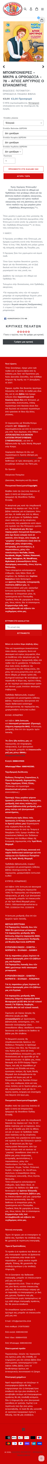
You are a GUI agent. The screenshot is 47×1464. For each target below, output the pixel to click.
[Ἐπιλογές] (42, 9)
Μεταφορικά (33, 103)
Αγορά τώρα (23, 176)
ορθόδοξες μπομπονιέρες (26, 458)
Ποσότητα (8, 156)
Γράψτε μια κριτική (23, 342)
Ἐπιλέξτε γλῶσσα (11, 118)
